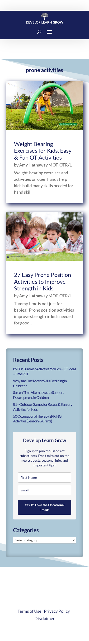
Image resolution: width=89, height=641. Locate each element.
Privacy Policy (57, 611)
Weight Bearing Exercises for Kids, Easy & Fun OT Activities (42, 150)
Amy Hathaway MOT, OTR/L (45, 164)
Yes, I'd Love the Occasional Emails (45, 507)
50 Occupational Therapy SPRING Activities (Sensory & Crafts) (37, 418)
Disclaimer (44, 618)
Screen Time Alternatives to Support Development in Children (38, 395)
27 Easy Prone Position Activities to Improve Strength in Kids (42, 281)
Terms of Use (29, 611)
